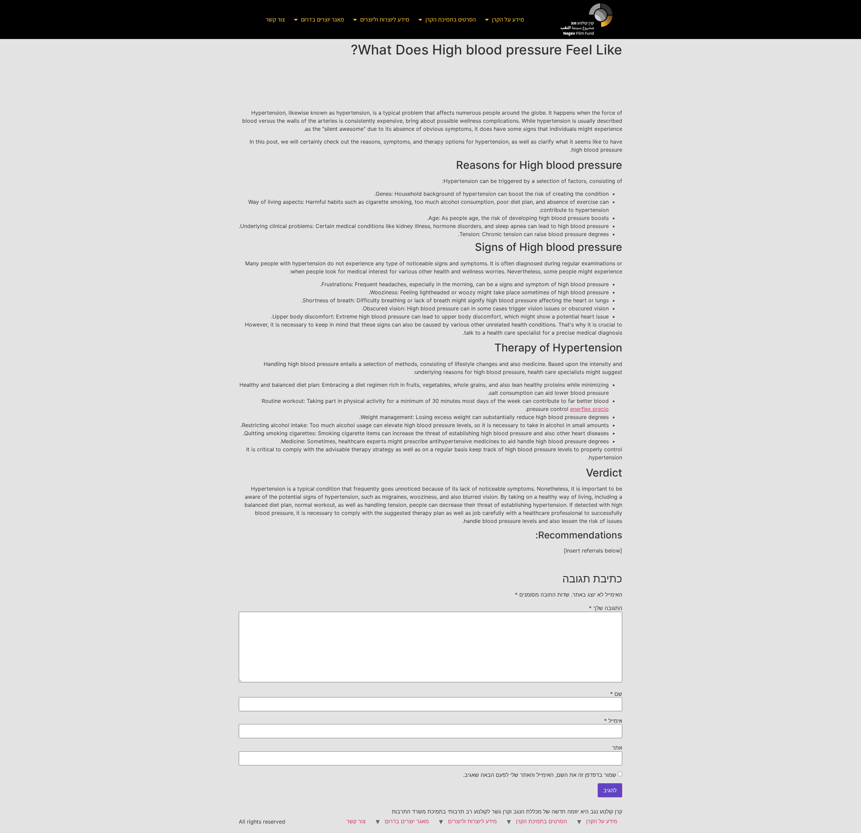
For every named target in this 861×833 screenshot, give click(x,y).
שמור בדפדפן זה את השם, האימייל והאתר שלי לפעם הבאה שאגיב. (539, 775)
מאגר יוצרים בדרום (322, 19)
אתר (617, 747)
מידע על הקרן (508, 19)
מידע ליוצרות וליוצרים (384, 19)
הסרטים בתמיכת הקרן (450, 19)
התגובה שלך (605, 608)
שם (616, 693)
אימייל (613, 720)
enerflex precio (589, 409)
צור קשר (275, 19)
